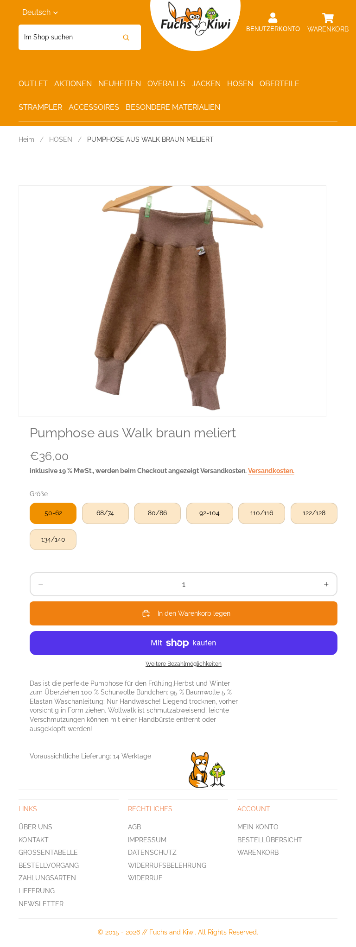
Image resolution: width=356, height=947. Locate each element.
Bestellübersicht (269, 840)
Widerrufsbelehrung (167, 865)
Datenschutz (152, 852)
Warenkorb (258, 852)
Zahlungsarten (47, 878)
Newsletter (41, 904)
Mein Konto (258, 827)
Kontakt (34, 840)
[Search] (126, 37)
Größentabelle (48, 852)
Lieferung (37, 891)
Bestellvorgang (49, 865)
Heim (26, 139)
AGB (134, 827)
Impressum (147, 840)
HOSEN (60, 139)
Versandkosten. (271, 470)
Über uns (35, 827)
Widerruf (145, 878)
